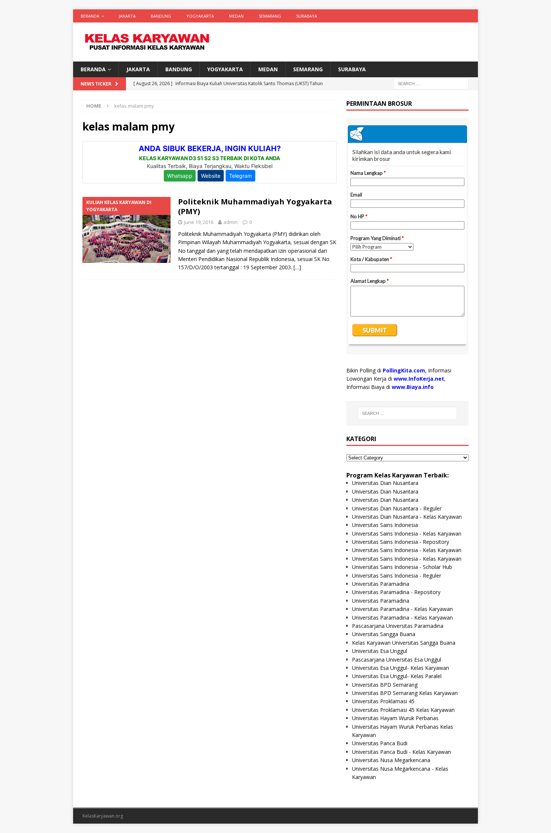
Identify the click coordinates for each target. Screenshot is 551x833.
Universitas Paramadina (380, 583)
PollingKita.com (404, 370)
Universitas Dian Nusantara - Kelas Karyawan (407, 516)
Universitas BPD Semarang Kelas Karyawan (405, 692)
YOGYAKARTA (200, 16)
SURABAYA (306, 16)
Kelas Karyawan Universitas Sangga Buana (403, 642)
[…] (297, 267)
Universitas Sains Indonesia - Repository (400, 541)
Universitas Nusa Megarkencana (391, 760)
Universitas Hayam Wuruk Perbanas (395, 718)
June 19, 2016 (198, 222)
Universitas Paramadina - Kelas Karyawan (402, 608)
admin (230, 222)
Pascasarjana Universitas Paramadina (397, 625)
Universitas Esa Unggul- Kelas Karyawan (400, 667)
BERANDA (90, 16)
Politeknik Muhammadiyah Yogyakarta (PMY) (255, 206)
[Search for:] (431, 83)
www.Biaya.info (413, 386)
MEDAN (236, 16)
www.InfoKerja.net (419, 378)
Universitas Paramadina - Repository (396, 592)
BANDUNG (161, 16)
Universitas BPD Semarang (385, 684)
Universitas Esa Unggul (379, 650)
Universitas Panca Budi (379, 743)
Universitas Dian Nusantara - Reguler (397, 508)
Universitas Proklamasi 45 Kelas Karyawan (403, 709)
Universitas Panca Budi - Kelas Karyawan (401, 751)
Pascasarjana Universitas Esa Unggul (396, 659)
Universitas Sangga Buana (383, 634)
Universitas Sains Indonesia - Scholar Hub (402, 566)
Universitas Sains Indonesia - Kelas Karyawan (406, 533)
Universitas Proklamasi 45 (383, 701)
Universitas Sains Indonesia (385, 524)
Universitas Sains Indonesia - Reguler (396, 575)
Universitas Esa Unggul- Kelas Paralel (397, 676)
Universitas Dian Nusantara (385, 482)
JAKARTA (127, 16)
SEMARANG (270, 16)
